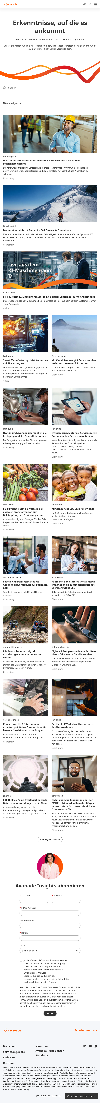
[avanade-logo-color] (10, 4)
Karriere (8, 1063)
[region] (50, 1083)
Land (23, 945)
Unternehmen (27, 920)
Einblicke (9, 1057)
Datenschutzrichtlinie (69, 987)
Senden (50, 1013)
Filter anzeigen (10, 103)
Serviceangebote (14, 1052)
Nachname (58, 895)
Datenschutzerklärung (20, 1089)
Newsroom (42, 1046)
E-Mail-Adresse (28, 907)
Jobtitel (24, 932)
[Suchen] (89, 4)
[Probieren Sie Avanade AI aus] (84, 4)
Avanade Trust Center (49, 1051)
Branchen (9, 1046)
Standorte (41, 1055)
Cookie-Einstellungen (50, 1096)
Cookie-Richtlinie (82, 1086)
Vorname (25, 895)
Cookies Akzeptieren (83, 1096)
